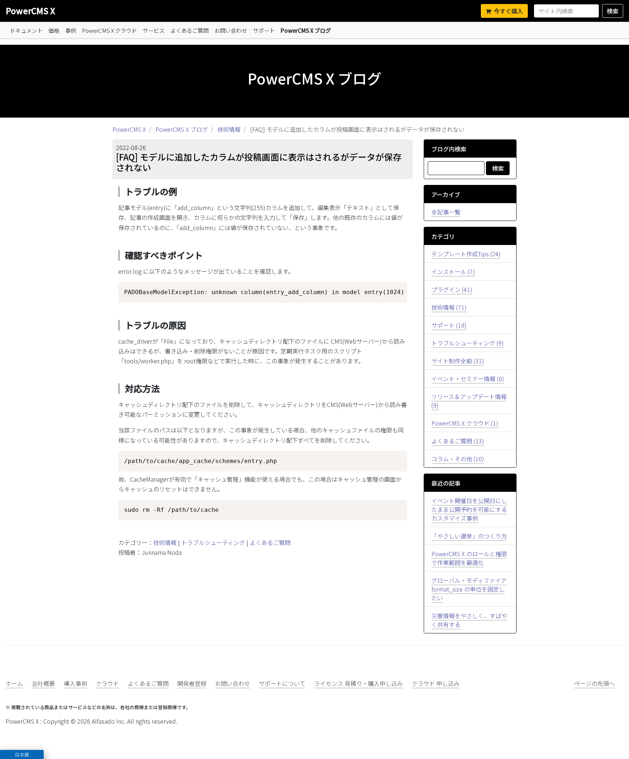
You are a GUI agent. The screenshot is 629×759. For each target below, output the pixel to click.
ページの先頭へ (594, 683)
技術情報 (229, 129)
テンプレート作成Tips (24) (466, 253)
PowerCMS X (30, 10)
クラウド (107, 683)
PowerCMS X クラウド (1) (464, 423)
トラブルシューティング (213, 542)
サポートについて (282, 683)
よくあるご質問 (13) (457, 440)
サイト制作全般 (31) (457, 360)
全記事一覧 (445, 211)
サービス (154, 30)
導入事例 (75, 683)
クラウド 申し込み (436, 683)
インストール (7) (453, 271)
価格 (53, 30)
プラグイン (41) (451, 289)
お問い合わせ (230, 30)
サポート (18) (449, 325)
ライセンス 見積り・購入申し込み (358, 683)
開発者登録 (191, 683)
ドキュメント (26, 30)
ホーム (14, 683)
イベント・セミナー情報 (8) (467, 378)
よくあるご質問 (189, 30)
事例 (70, 30)
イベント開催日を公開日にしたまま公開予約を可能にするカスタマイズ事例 (469, 509)
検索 (612, 11)
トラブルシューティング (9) (467, 343)
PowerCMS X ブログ (306, 30)
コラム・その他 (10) (457, 458)
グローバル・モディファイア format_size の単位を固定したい (469, 589)
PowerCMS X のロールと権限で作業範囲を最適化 (469, 558)
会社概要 (43, 683)
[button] (22, 754)
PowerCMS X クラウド (109, 30)
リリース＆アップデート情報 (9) (469, 401)
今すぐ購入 (508, 11)
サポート (264, 30)
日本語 (22, 754)
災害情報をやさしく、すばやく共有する (469, 620)
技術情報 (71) (449, 307)
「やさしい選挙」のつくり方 (469, 535)
